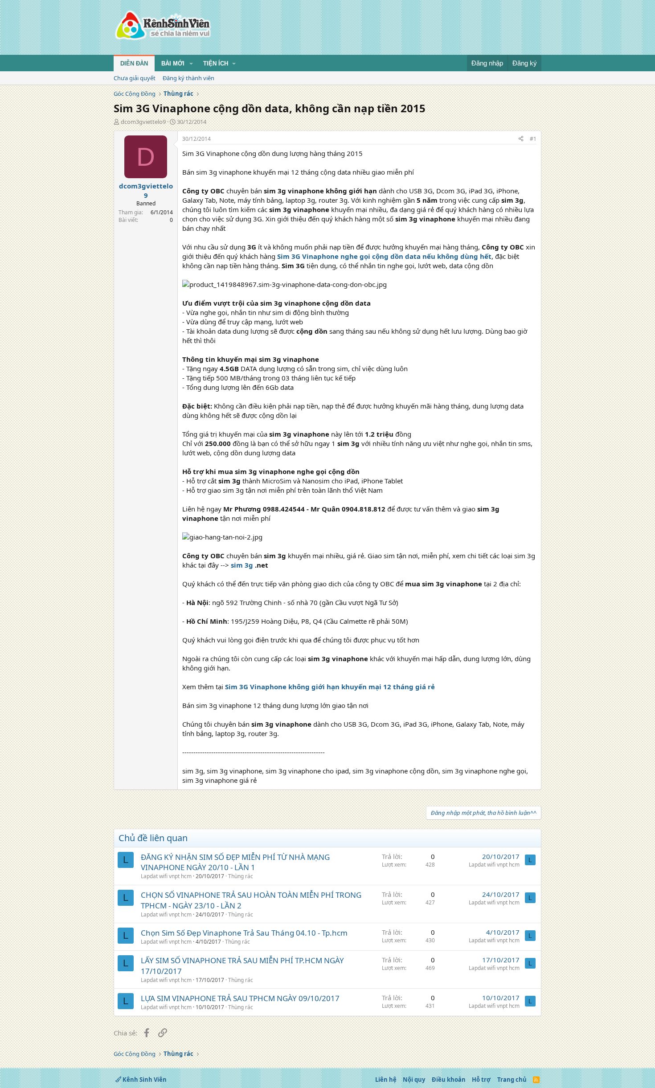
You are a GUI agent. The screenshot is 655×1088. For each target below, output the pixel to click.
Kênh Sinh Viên (144, 1080)
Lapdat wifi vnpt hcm (166, 876)
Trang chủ (512, 1080)
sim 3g (242, 564)
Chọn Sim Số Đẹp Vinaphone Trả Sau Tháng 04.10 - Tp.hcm (244, 933)
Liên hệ (386, 1080)
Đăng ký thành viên (188, 78)
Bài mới (172, 63)
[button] (191, 63)
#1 (533, 139)
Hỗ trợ (481, 1080)
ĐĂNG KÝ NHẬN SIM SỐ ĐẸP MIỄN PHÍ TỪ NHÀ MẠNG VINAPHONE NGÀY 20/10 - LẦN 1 (235, 862)
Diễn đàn (134, 63)
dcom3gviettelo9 (143, 122)
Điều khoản (449, 1080)
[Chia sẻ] (521, 139)
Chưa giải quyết (135, 78)
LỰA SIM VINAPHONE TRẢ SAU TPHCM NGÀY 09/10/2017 (240, 998)
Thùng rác (240, 876)
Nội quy (414, 1080)
